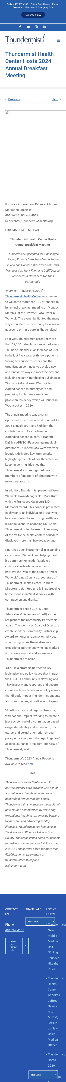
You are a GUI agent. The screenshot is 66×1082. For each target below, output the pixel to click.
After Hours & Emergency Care (39, 7)
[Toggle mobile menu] (59, 40)
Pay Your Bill (33, 15)
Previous (14, 99)
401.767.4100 (21, 4)
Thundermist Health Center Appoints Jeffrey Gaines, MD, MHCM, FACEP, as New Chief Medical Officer (53, 1012)
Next (55, 99)
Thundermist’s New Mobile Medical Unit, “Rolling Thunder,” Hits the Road (53, 947)
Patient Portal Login (40, 4)
